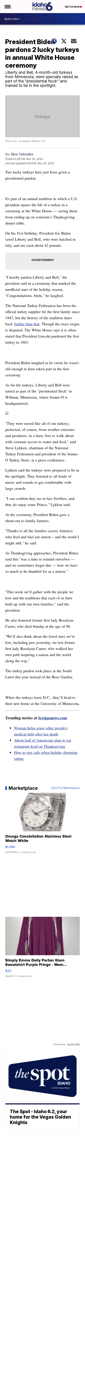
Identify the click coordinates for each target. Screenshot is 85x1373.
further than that (26, 323)
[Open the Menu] (7, 6)
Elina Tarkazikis (22, 154)
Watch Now (72, 6)
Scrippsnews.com (52, 718)
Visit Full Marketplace (65, 788)
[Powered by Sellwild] (73, 1044)
